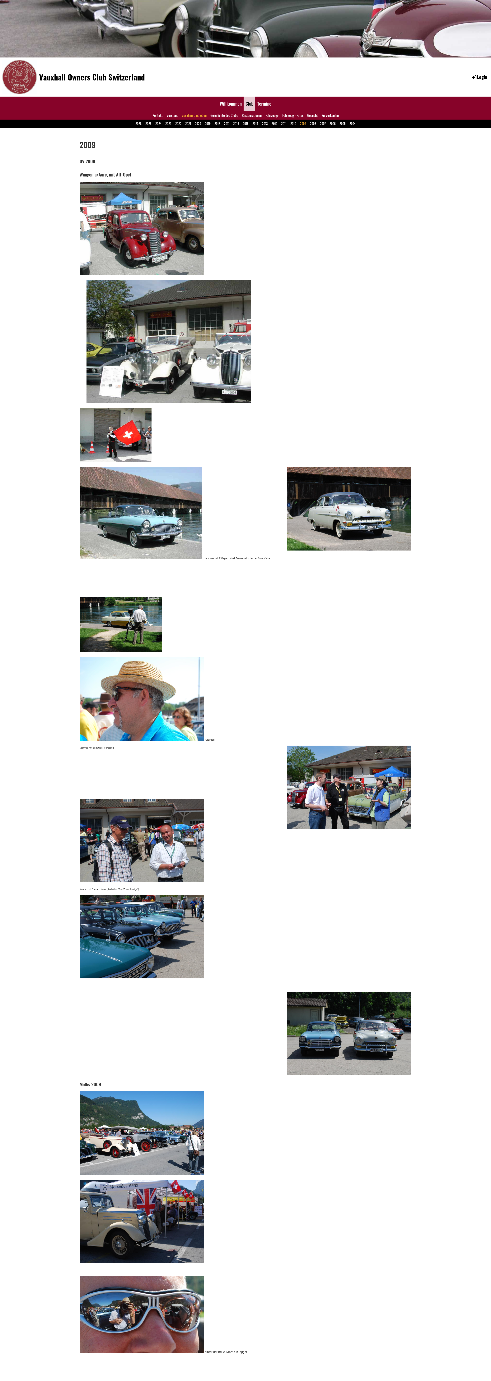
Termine (264, 103)
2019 (208, 123)
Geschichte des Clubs (224, 115)
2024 (158, 123)
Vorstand (172, 115)
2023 (168, 123)
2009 (303, 123)
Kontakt (157, 115)
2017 (226, 123)
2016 (236, 123)
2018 (217, 123)
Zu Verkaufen (330, 115)
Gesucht (312, 115)
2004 (352, 123)
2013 (265, 123)
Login (482, 76)
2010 (293, 123)
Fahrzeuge (271, 115)
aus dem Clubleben (194, 115)
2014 (255, 123)
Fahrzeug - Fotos (292, 115)
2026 (138, 123)
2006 (333, 123)
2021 (188, 123)
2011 (284, 123)
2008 (313, 123)
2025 (148, 123)
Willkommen (231, 103)
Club (249, 103)
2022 (178, 123)
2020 (198, 123)
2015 (246, 123)
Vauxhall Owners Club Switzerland (92, 77)
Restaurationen (252, 115)
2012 (274, 123)
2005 (342, 123)
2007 (323, 123)
